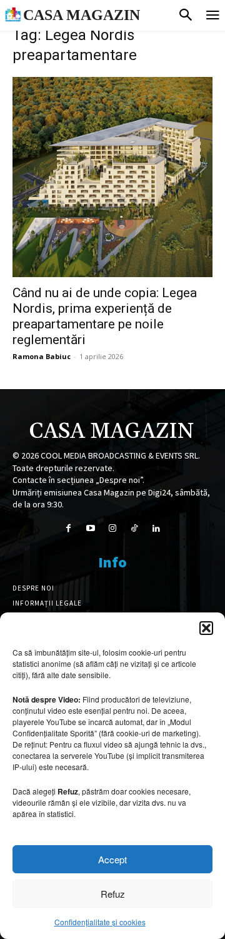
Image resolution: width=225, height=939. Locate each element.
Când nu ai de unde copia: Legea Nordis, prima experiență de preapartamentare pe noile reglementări (104, 316)
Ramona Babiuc (41, 356)
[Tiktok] (134, 528)
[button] (206, 628)
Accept (112, 859)
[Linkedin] (156, 528)
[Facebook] (68, 528)
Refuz (113, 893)
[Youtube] (90, 528)
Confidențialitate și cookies (100, 921)
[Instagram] (112, 528)
